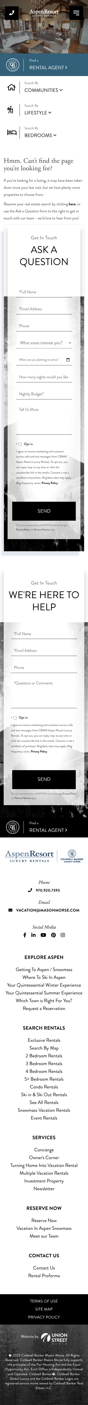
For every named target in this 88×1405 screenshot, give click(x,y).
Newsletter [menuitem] (44, 1188)
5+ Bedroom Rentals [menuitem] (44, 1079)
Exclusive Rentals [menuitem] (44, 1040)
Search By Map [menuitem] (43, 1048)
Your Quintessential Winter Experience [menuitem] (44, 985)
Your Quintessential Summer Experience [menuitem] (44, 992)
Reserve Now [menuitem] (43, 1220)
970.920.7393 (12, 13)
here (72, 204)
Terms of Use (44, 1301)
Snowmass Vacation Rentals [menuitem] (44, 1110)
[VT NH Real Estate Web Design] (44, 1339)
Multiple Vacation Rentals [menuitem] (44, 1173)
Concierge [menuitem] (44, 1149)
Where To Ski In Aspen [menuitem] (44, 977)
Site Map (44, 1309)
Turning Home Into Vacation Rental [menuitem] (43, 1165)
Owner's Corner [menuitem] (44, 1157)
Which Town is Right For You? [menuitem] (44, 1000)
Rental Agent (46, 64)
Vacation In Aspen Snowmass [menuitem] (43, 1228)
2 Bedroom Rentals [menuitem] (44, 1055)
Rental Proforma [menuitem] (44, 1275)
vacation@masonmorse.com (48, 910)
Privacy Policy (50, 483)
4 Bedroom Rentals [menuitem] (43, 1071)
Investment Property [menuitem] (44, 1180)
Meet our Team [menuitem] (44, 1236)
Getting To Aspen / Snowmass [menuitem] (44, 969)
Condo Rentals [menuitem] (44, 1086)
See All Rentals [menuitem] (44, 1102)
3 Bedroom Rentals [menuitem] (44, 1063)
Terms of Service (42, 529)
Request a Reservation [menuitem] (44, 1008)
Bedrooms (38, 135)
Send (44, 511)
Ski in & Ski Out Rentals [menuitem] (44, 1094)
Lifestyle (35, 112)
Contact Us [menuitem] (44, 1267)
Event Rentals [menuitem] (44, 1117)
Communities (41, 90)
